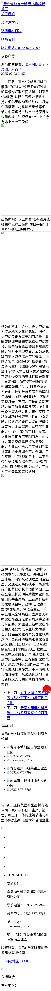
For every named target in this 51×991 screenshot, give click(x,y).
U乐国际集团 (35, 64)
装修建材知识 (19, 847)
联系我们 (15, 866)
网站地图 (12, 961)
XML (25, 961)
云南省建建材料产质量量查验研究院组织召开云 (27, 713)
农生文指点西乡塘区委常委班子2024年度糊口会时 (27, 698)
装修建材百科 (11, 70)
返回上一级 (6, 726)
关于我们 (15, 837)
